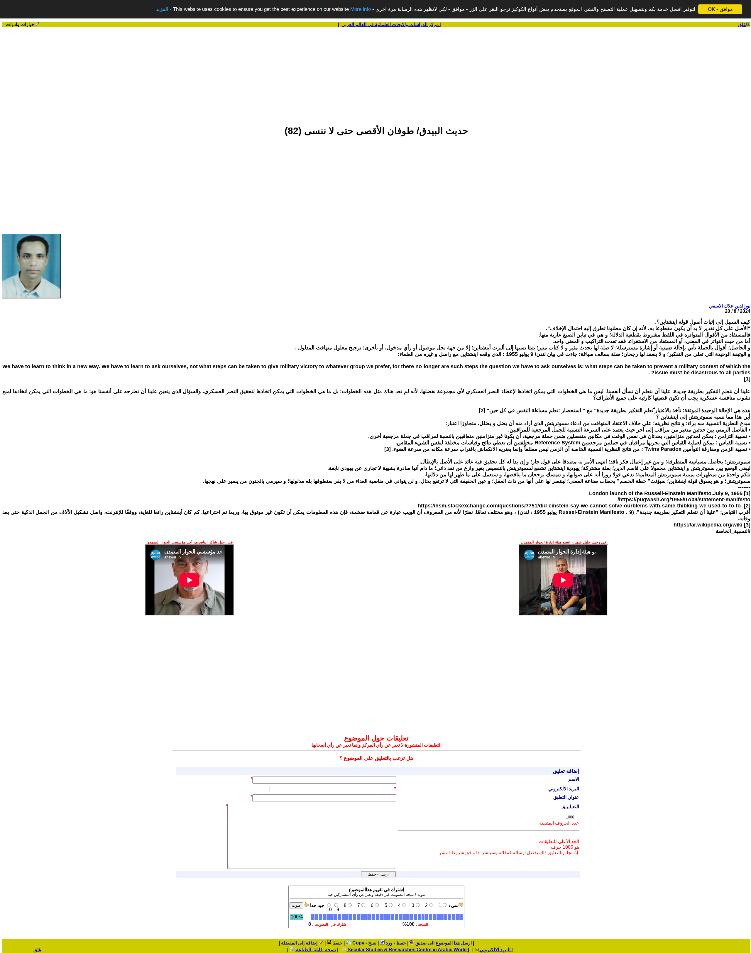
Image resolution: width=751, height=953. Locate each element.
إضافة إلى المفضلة (300, 942)
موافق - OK (720, 9)
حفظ (336, 942)
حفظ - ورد (395, 942)
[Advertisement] (376, 74)
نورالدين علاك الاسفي (729, 305)
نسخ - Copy (363, 942)
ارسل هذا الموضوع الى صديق (443, 942)
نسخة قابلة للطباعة (315, 949)
